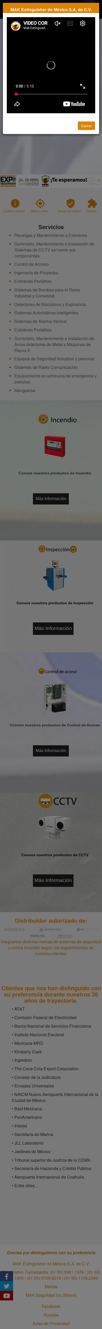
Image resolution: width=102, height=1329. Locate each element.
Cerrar (86, 125)
